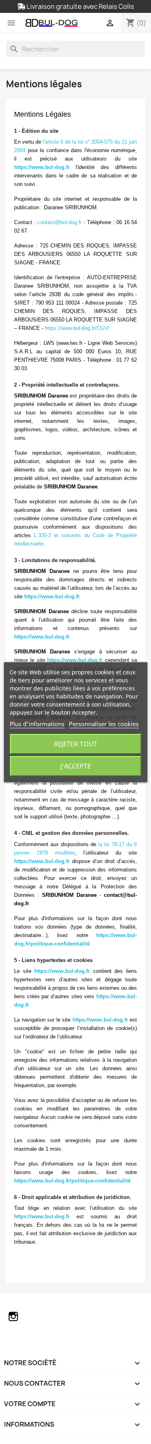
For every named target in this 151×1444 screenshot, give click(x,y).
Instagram (13, 1316)
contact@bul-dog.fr (59, 222)
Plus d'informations (37, 724)
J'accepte (75, 766)
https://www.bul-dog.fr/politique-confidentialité (72, 1181)
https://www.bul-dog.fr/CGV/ (77, 328)
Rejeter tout (75, 744)
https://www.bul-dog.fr (42, 167)
